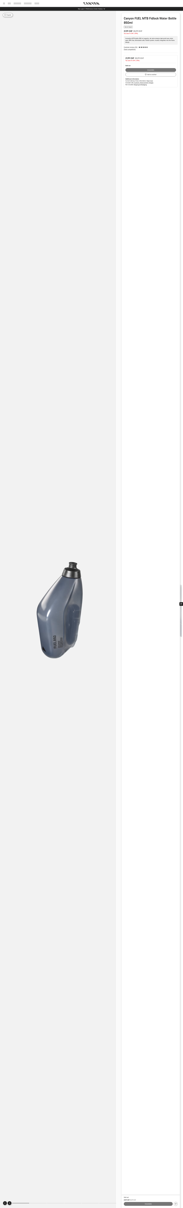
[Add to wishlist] (176, 1204)
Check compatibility (130, 49)
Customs (137, 83)
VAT (132, 83)
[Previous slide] (5, 1203)
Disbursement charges (146, 83)
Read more (150, 81)
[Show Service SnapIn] (181, 604)
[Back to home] (91, 3)
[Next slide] (9, 1203)
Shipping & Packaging (140, 85)
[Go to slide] (38, 1203)
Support (37, 3)
